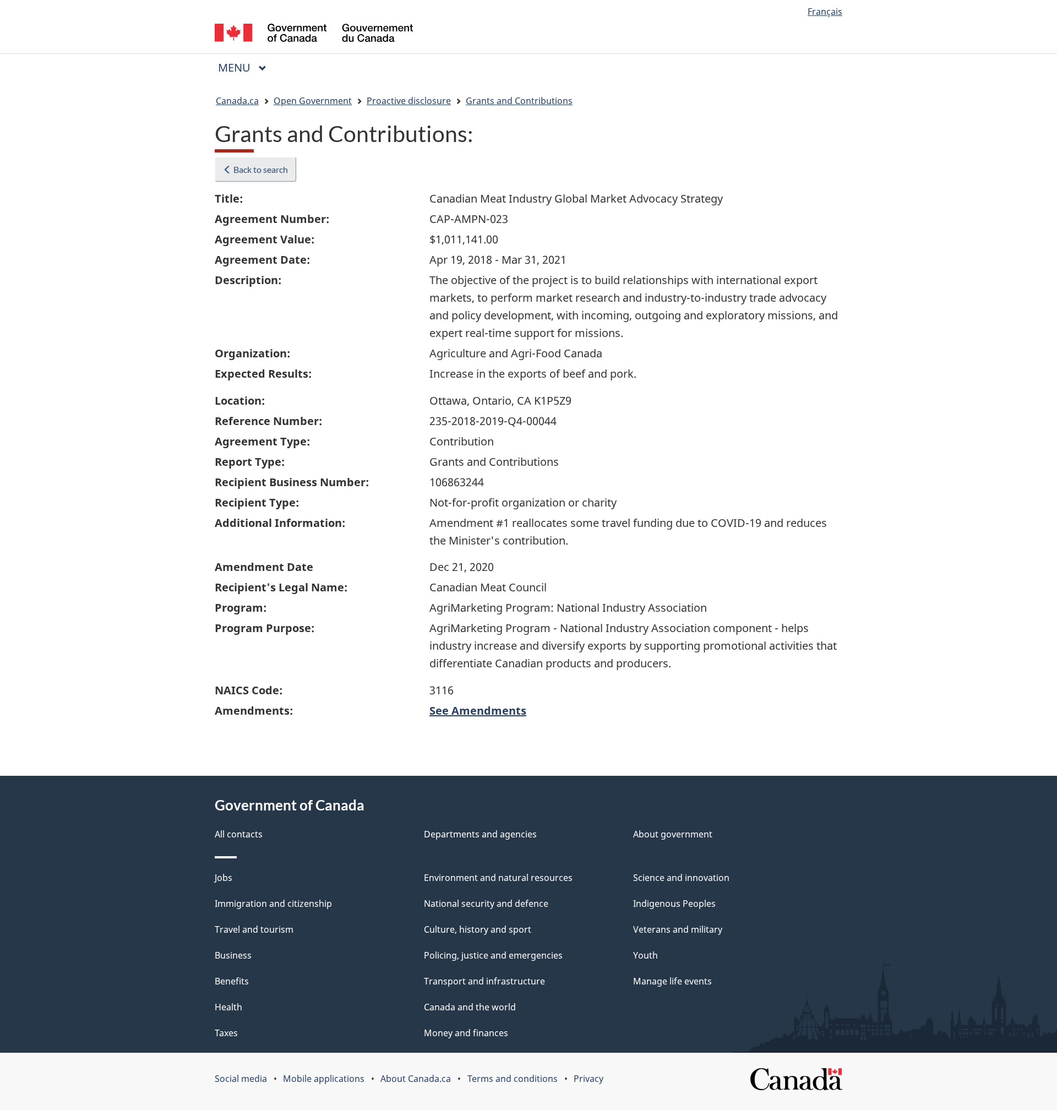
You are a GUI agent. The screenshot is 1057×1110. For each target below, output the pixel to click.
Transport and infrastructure (484, 981)
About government (672, 834)
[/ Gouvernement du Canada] (314, 34)
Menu (235, 67)
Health (228, 1007)
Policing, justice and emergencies (493, 955)
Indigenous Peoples (674, 903)
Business (233, 955)
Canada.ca (237, 101)
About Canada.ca (415, 1079)
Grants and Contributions (519, 101)
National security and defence (486, 903)
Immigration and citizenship (273, 903)
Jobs (223, 878)
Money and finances (466, 1033)
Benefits (232, 981)
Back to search (260, 169)
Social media (241, 1079)
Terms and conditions (512, 1079)
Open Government (313, 101)
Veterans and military (677, 929)
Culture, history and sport (477, 929)
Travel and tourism (254, 929)
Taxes (226, 1033)
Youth (645, 955)
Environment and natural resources (498, 878)
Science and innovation (681, 878)
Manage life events (672, 981)
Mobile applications (323, 1079)
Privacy (588, 1079)
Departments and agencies (480, 834)
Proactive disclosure (409, 101)
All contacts (239, 834)
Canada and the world (470, 1007)
